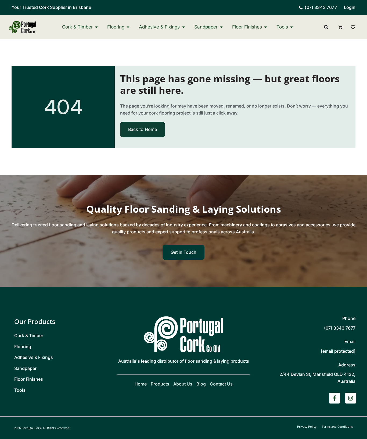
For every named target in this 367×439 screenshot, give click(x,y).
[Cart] (340, 27)
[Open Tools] (291, 27)
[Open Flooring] (128, 27)
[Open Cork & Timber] (96, 27)
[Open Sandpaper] (221, 27)
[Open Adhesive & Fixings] (183, 27)
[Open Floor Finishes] (265, 27)
